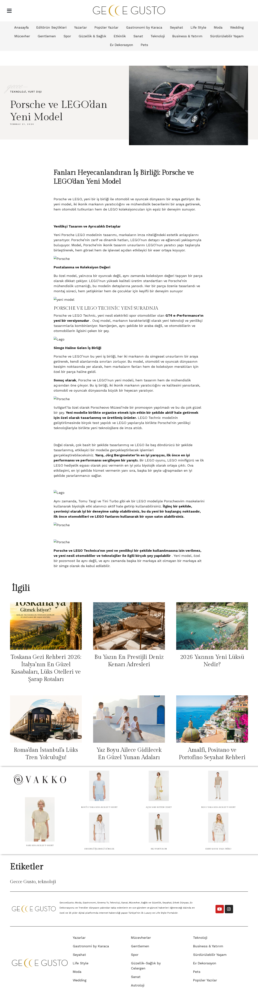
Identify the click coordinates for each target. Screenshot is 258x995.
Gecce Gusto (23, 881)
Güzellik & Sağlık (92, 36)
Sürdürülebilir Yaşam (227, 36)
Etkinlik (120, 36)
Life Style (198, 27)
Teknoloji (158, 36)
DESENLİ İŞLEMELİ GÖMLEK (99, 849)
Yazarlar (80, 27)
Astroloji (137, 985)
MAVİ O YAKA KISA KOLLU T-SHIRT (99, 807)
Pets (144, 45)
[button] (9, 11)
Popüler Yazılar (106, 27)
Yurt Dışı (35, 91)
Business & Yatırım (187, 36)
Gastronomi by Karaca (144, 27)
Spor (67, 36)
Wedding (237, 27)
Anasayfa (21, 27)
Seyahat (176, 27)
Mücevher (22, 36)
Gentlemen (47, 36)
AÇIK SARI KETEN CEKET (159, 807)
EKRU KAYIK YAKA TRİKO (218, 849)
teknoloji (47, 881)
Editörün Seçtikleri (51, 27)
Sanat (138, 36)
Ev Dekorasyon (121, 45)
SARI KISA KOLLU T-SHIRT (40, 845)
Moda (218, 27)
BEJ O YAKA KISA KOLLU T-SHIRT (218, 807)
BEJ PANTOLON (159, 849)
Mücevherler (141, 938)
